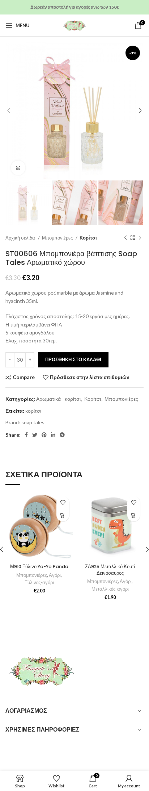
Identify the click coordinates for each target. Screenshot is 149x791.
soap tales (32, 422)
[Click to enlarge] (18, 168)
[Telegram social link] (62, 435)
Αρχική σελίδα (20, 238)
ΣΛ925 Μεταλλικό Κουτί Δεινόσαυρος (110, 569)
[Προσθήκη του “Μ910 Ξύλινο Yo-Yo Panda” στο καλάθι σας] (62, 515)
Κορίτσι (88, 238)
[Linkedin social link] (53, 435)
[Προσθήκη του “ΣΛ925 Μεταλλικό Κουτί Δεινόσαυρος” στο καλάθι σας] (133, 515)
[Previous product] (125, 238)
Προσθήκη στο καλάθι (73, 359)
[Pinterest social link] (44, 435)
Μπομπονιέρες (58, 238)
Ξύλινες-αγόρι (39, 582)
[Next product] (140, 238)
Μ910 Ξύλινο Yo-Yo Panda (39, 566)
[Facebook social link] (26, 435)
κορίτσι (33, 411)
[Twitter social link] (34, 435)
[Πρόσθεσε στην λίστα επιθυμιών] (62, 502)
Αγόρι (55, 575)
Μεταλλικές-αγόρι (110, 589)
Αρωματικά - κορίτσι (58, 399)
